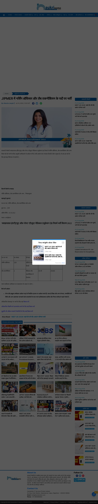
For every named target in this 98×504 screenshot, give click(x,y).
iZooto (63, 262)
